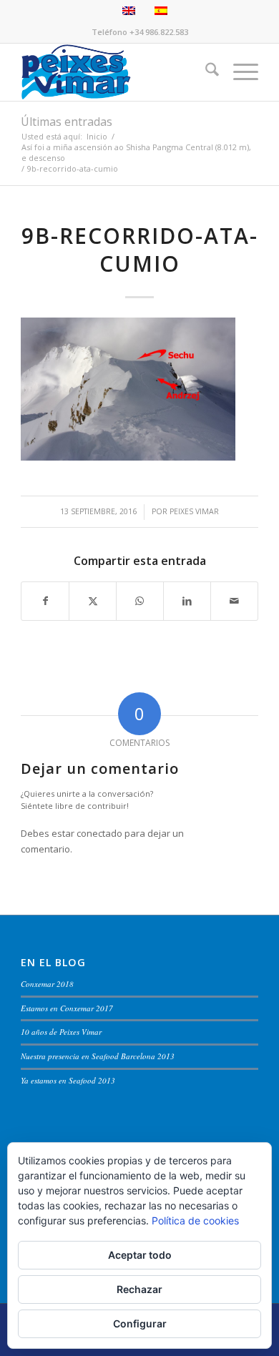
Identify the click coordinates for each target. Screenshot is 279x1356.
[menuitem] (205, 72)
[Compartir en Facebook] (45, 600)
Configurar (140, 1323)
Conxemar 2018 (47, 983)
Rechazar (139, 1289)
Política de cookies (195, 1220)
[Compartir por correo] (234, 600)
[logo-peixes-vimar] (115, 72)
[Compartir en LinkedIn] (187, 600)
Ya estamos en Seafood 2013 (68, 1080)
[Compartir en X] (92, 600)
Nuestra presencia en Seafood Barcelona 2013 (98, 1056)
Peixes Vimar (194, 511)
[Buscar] (205, 72)
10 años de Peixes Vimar (61, 1031)
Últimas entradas (66, 121)
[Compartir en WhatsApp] (140, 600)
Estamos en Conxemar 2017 (67, 1008)
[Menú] (238, 72)
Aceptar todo (140, 1255)
